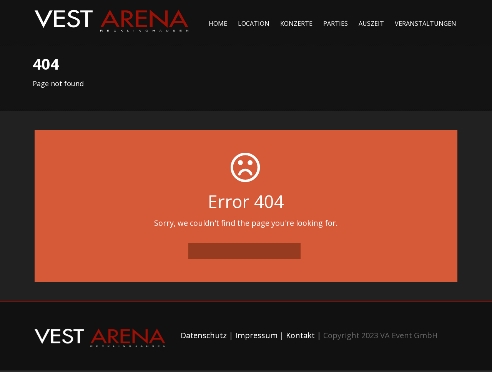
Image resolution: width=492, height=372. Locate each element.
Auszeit (371, 23)
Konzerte (296, 23)
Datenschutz (204, 335)
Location (253, 23)
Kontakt (300, 335)
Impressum (256, 335)
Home (218, 23)
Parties (335, 23)
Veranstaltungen (425, 23)
